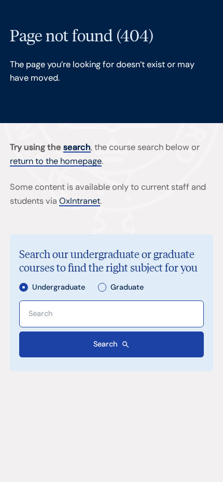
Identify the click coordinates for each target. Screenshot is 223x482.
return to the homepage (56, 161)
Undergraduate (58, 287)
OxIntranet (79, 200)
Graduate (127, 287)
